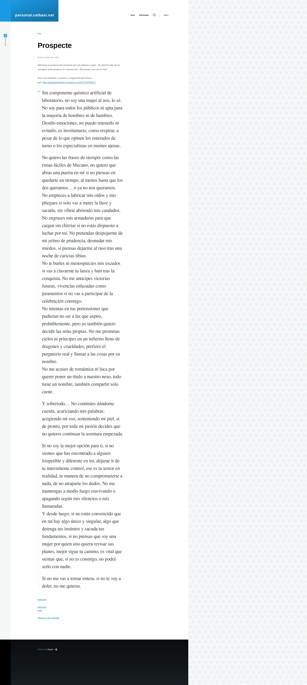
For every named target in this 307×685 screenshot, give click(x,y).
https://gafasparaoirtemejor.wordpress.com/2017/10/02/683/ (68, 82)
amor (40, 610)
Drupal (50, 649)
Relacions (42, 600)
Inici (39, 34)
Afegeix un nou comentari (48, 618)
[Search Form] (154, 15)
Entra (166, 15)
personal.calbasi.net (34, 15)
